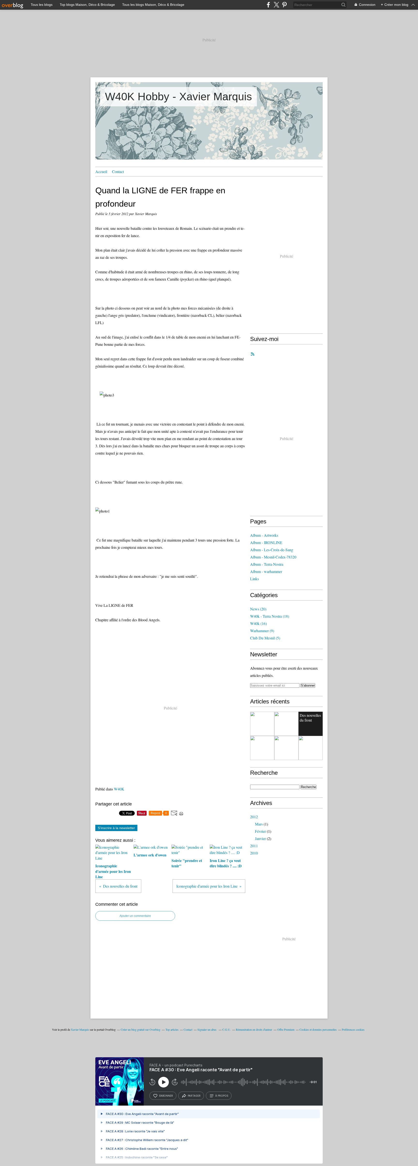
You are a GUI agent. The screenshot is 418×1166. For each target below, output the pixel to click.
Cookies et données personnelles (318, 1029)
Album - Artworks (264, 535)
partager (194, 1095)
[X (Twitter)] (276, 4)
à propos (221, 1095)
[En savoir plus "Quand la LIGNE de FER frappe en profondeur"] (286, 724)
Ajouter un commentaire (135, 916)
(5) (265, 637)
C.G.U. (226, 1029)
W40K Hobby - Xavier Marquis (178, 96)
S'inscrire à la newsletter (116, 828)
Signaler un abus (207, 1029)
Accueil (101, 171)
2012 (254, 816)
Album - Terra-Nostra (266, 564)
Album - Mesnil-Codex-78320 (273, 556)
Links (254, 578)
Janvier (260, 838)
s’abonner (166, 1095)
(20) (258, 608)
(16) (258, 623)
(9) (262, 630)
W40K (119, 788)
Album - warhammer (266, 571)
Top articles (172, 1029)
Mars (259, 823)
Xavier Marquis (80, 1029)
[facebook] (268, 4)
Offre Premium (285, 1029)
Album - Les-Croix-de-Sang (271, 549)
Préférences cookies (353, 1029)
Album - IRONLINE (266, 542)
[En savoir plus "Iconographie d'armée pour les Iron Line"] (262, 724)
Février (260, 831)
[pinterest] (284, 4)
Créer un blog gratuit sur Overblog (140, 1029)
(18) (269, 616)
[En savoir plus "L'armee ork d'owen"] (311, 748)
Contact (118, 171)
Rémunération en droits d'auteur (254, 1029)
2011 (254, 845)
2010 (254, 852)
